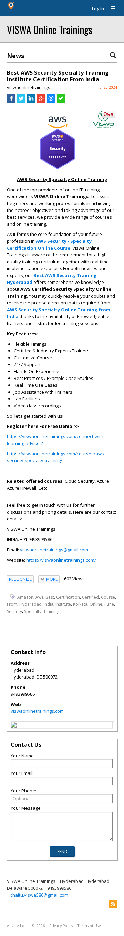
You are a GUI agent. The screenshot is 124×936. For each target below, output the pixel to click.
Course (108, 597)
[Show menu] (110, 8)
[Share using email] (51, 101)
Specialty (32, 611)
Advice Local (18, 925)
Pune (109, 604)
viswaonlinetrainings (28, 87)
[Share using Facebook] (11, 101)
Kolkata (80, 604)
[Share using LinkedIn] (31, 101)
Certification (68, 597)
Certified (90, 597)
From (12, 604)
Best (49, 597)
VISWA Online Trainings (49, 29)
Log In (98, 8)
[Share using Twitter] (21, 101)
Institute (63, 604)
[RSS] (113, 904)
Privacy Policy (61, 925)
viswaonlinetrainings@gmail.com (54, 550)
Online (96, 604)
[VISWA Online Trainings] (14, 726)
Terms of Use (89, 925)
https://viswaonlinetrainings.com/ (61, 560)
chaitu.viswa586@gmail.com (39, 895)
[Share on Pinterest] (108, 116)
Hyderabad (30, 604)
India (48, 604)
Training (51, 611)
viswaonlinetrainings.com (37, 711)
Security (14, 611)
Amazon (25, 597)
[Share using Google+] (41, 101)
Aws (39, 597)
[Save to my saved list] (61, 101)
